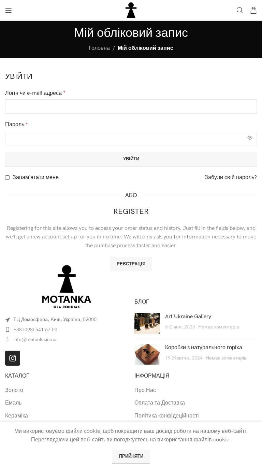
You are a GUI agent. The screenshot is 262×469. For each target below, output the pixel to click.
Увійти (131, 159)
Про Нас (145, 390)
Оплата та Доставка (159, 403)
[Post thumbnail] (147, 323)
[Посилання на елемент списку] (66, 330)
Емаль (13, 403)
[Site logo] (131, 10)
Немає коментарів (218, 327)
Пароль (16, 124)
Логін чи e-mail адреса (35, 93)
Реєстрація (131, 264)
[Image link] (66, 286)
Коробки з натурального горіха (203, 348)
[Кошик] (253, 10)
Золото (14, 390)
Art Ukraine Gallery (188, 316)
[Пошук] (240, 10)
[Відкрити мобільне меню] (8, 10)
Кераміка (16, 416)
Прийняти (131, 456)
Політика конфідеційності (166, 416)
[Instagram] (12, 358)
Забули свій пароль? (231, 177)
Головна (99, 48)
